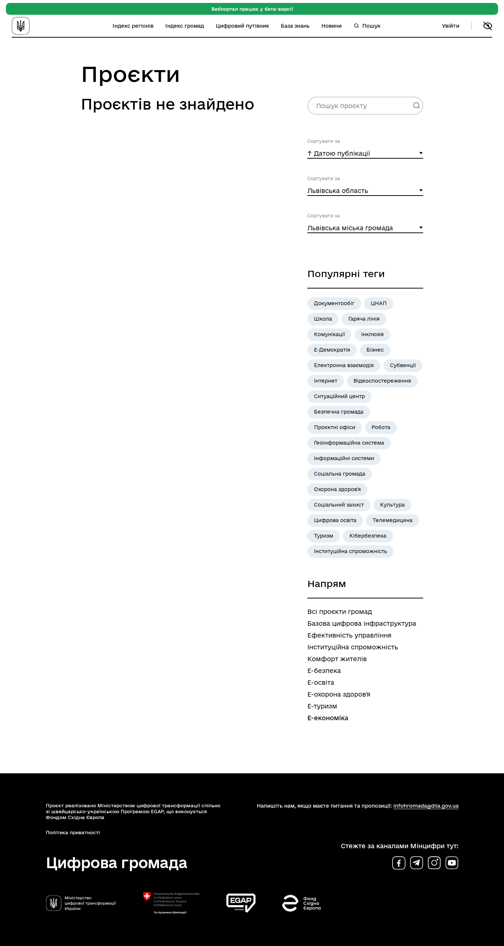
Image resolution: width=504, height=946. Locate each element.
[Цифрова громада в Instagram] (434, 863)
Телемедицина (392, 520)
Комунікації (329, 334)
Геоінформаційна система (349, 443)
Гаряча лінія (364, 319)
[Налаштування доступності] (487, 25)
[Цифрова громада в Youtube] (452, 863)
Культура (392, 505)
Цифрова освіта (335, 520)
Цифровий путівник (242, 26)
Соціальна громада (339, 474)
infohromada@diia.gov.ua (426, 806)
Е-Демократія (332, 350)
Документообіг (334, 303)
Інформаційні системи (344, 458)
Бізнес (375, 350)
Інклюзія (372, 334)
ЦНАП (379, 303)
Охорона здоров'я (337, 489)
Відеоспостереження (382, 381)
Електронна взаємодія (344, 365)
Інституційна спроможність (350, 551)
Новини (331, 26)
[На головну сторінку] (31, 26)
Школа (323, 319)
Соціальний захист (339, 505)
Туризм (323, 536)
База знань (295, 26)
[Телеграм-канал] (416, 863)
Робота (381, 427)
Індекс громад (184, 26)
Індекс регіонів (133, 26)
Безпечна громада (338, 412)
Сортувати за (323, 141)
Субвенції (403, 365)
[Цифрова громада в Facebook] (398, 863)
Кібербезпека (367, 536)
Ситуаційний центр (339, 396)
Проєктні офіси (334, 427)
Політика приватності (73, 832)
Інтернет (325, 381)
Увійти (450, 26)
